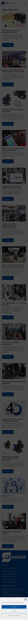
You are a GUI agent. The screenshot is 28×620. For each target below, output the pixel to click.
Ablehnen (14, 611)
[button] (25, 599)
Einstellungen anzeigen (14, 615)
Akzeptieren (14, 606)
